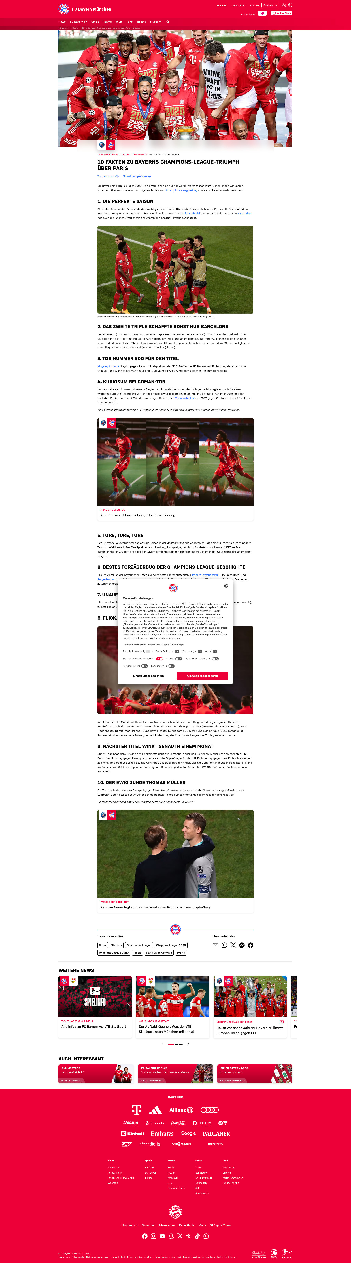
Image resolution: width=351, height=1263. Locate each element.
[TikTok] (197, 1236)
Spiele (95, 21)
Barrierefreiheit (118, 1257)
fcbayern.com (129, 1225)
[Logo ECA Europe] (274, 1253)
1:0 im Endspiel (190, 213)
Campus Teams (176, 1188)
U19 (170, 1183)
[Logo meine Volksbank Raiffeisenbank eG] (215, 1144)
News (62, 21)
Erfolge (227, 1172)
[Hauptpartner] (262, 13)
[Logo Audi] (210, 1110)
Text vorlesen (105, 176)
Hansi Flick (244, 213)
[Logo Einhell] (132, 1133)
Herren (171, 1167)
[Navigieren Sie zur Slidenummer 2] (176, 1044)
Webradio (113, 1183)
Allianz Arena (239, 5)
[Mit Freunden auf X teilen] (233, 945)
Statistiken (151, 1172)
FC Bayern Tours (220, 1225)
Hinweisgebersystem (165, 1257)
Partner (175, 1097)
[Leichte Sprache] (284, 5)
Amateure (173, 1177)
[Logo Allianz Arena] (258, 1254)
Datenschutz (78, 1257)
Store (198, 1160)
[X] (180, 1236)
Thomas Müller (184, 398)
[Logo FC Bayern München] (175, 1212)
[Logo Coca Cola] (178, 1123)
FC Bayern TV (78, 21)
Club (119, 21)
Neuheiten (201, 1183)
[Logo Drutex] (202, 1123)
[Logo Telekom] (136, 1110)
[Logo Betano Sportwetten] (130, 1123)
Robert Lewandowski (206, 575)
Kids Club (222, 5)
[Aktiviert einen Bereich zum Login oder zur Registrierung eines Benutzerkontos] (290, 5)
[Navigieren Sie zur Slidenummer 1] (171, 1044)
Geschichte (229, 1167)
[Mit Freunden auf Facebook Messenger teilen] (242, 945)
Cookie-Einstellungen (227, 1257)
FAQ (179, 1257)
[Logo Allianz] (181, 1110)
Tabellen (149, 1167)
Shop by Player (203, 1177)
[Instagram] (153, 1236)
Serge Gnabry (106, 579)
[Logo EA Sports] (223, 1123)
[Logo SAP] (127, 1144)
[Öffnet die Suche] (168, 22)
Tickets (141, 21)
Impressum (64, 1257)
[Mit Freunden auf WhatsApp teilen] (224, 945)
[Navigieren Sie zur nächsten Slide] (188, 1044)
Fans (129, 21)
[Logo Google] (188, 1133)
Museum (155, 21)
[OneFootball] (189, 1236)
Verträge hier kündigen (204, 1257)
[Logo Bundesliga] (287, 1253)
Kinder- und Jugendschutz (140, 1257)
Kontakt (254, 5)
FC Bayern (63, 28)
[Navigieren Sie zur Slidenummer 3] (181, 1044)
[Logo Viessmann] (181, 1144)
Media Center (187, 1225)
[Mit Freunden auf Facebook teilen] (251, 945)
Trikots (199, 1167)
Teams (107, 21)
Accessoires (202, 1193)
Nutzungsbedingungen (97, 1257)
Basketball (148, 1225)
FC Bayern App (231, 1183)
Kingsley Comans (108, 366)
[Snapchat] (171, 1236)
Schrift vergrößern (135, 176)
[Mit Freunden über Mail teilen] (215, 945)
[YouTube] (162, 1236)
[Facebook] (145, 1236)
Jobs (202, 1225)
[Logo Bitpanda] (155, 1123)
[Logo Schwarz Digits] (150, 1144)
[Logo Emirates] (162, 1133)
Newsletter (114, 1167)
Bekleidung (201, 1172)
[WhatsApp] (206, 1236)
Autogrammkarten (233, 1177)
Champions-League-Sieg (181, 190)
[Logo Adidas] (155, 1110)
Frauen (171, 1172)
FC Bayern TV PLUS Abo (121, 1177)
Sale (197, 1188)
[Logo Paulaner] (216, 1134)
